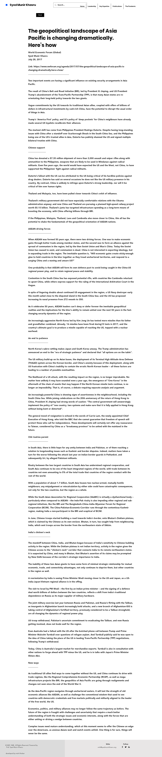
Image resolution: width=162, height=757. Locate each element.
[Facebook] (122, 747)
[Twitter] (126, 747)
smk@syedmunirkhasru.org (107, 747)
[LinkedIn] (129, 747)
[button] (117, 6)
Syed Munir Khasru (23, 5)
